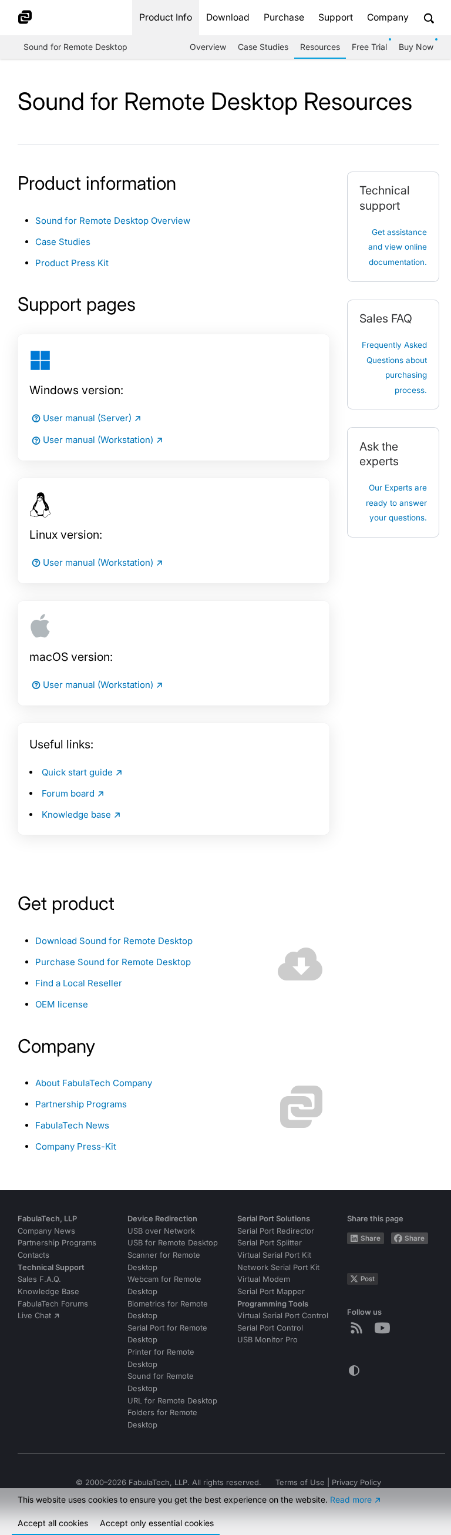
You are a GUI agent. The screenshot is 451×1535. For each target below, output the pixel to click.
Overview (208, 47)
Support (335, 17)
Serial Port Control (270, 1328)
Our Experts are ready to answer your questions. (396, 502)
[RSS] (359, 1327)
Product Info (165, 17)
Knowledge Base (48, 1291)
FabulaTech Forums (53, 1303)
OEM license (61, 1004)
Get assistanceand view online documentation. (397, 247)
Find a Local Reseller (78, 983)
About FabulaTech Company (93, 1083)
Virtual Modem (263, 1279)
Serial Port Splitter (269, 1242)
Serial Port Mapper (271, 1291)
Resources (320, 47)
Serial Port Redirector (275, 1231)
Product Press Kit (72, 262)
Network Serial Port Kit (278, 1267)
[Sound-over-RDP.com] (33, 17)
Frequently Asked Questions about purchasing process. (394, 367)
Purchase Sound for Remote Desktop (113, 962)
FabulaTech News (72, 1125)
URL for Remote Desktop (172, 1400)
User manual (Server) (87, 418)
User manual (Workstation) (98, 439)
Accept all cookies (53, 1523)
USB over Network (161, 1231)
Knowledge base (76, 814)
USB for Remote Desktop (172, 1242)
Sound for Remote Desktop (75, 47)
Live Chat (34, 1315)
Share (371, 1238)
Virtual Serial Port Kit (274, 1255)
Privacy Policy (356, 1482)
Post (368, 1279)
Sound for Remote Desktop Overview (112, 220)
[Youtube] (384, 1327)
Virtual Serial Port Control (282, 1315)
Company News (46, 1231)
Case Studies (263, 47)
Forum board (68, 793)
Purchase (284, 17)
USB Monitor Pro (267, 1339)
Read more (351, 1499)
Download (228, 17)
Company (388, 17)
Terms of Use (300, 1482)
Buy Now (416, 47)
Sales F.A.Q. (39, 1279)
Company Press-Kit (75, 1146)
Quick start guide (77, 772)
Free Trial (369, 47)
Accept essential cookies (157, 1523)
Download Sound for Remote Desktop (114, 940)
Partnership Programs (81, 1104)
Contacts (33, 1255)
